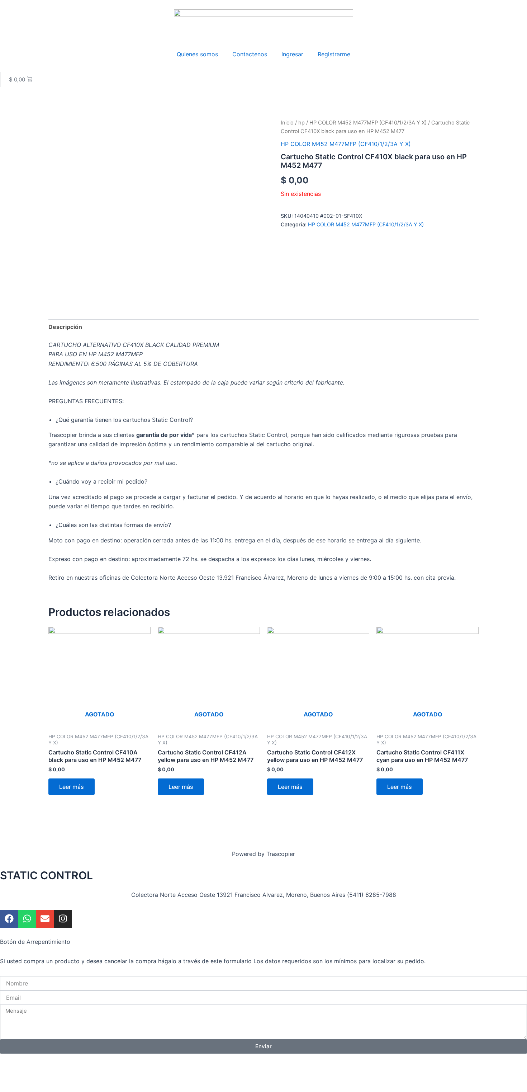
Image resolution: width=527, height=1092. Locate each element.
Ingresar (292, 54)
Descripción (65, 326)
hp (301, 122)
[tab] (65, 326)
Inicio (287, 122)
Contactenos (249, 54)
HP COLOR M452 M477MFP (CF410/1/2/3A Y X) (368, 122)
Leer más (71, 786)
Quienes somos (197, 54)
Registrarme (334, 54)
